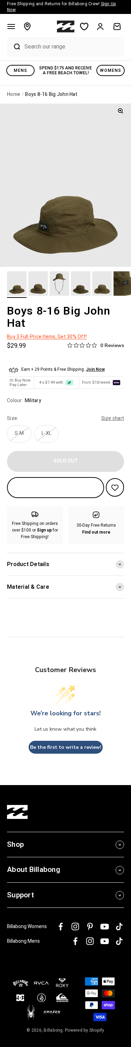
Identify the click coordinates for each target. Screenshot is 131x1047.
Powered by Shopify (84, 1030)
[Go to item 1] (17, 284)
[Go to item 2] (38, 284)
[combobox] (72, 46)
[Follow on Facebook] (60, 926)
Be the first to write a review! (65, 747)
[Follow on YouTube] (104, 926)
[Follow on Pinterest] (90, 926)
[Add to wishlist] (115, 487)
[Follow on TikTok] (119, 926)
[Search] (14, 46)
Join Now (95, 369)
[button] (11, 26)
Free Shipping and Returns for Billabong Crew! (61, 7)
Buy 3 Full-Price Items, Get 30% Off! (47, 336)
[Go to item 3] (59, 284)
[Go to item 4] (80, 284)
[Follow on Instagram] (75, 926)
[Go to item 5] (102, 284)
